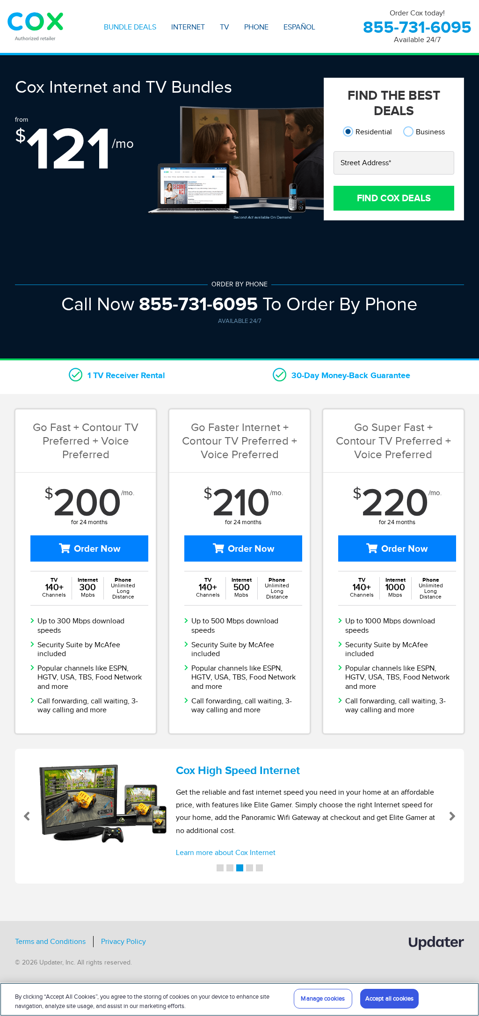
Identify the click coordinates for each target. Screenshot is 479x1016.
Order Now (97, 548)
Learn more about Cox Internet (226, 852)
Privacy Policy (123, 941)
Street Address (366, 163)
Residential (374, 132)
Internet (188, 27)
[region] (239, 999)
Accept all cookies (389, 998)
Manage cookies (323, 998)
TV (224, 27)
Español (299, 27)
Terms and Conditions (50, 941)
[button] (37, 816)
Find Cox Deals (394, 198)
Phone (256, 27)
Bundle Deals (130, 27)
